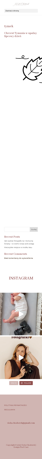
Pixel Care (24, 447)
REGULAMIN (10, 410)
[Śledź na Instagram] (15, 432)
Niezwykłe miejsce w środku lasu (18, 247)
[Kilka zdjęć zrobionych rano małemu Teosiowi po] (21, 314)
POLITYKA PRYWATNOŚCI (15, 405)
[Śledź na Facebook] (7, 432)
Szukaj (34, 229)
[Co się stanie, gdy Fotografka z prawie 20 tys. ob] (21, 357)
